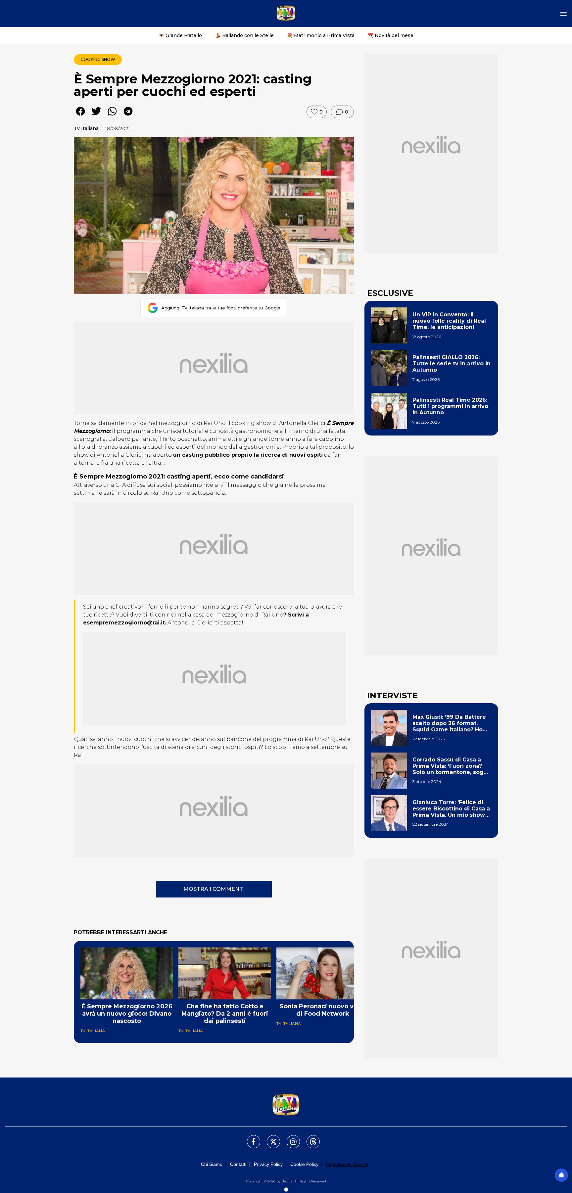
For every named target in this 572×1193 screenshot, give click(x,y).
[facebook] (80, 116)
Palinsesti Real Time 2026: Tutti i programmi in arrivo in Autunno (450, 406)
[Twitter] (269, 1137)
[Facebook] (249, 1137)
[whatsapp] (112, 116)
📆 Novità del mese (390, 35)
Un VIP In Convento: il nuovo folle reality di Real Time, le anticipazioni (449, 320)
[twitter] (96, 116)
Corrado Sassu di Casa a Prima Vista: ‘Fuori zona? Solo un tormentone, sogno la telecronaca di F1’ (451, 766)
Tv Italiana (86, 128)
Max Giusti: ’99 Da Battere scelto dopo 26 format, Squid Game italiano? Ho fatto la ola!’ (449, 723)
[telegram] (128, 116)
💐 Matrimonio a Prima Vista (321, 35)
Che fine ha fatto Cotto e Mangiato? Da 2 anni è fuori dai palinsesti (224, 1014)
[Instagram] (289, 1137)
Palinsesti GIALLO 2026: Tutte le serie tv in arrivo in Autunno (451, 363)
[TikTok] (309, 1137)
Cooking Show (97, 59)
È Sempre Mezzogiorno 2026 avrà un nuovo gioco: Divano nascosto (126, 1014)
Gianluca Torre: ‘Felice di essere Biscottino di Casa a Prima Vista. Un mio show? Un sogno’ (451, 808)
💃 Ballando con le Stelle (244, 35)
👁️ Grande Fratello (180, 35)
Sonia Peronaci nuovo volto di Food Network (323, 1010)
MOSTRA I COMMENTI (214, 889)
